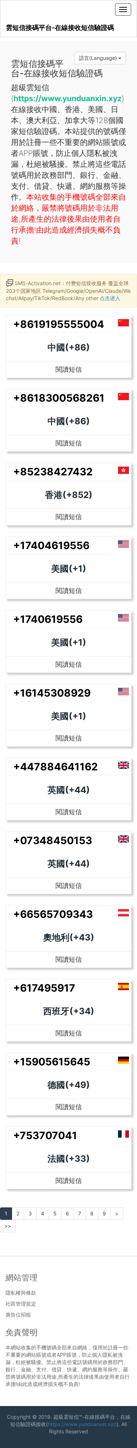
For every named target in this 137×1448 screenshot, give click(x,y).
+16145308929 (52, 693)
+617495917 (44, 988)
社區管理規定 (20, 1304)
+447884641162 (55, 767)
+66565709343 (53, 914)
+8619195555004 (58, 324)
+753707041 (45, 1135)
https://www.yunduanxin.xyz (82, 1424)
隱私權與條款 (20, 1293)
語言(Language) (98, 58)
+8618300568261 (58, 398)
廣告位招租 (18, 1315)
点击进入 (110, 298)
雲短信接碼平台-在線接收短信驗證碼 (60, 27)
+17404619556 (51, 545)
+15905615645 (51, 1062)
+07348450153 (52, 840)
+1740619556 (48, 619)
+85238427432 (53, 472)
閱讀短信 (69, 369)
